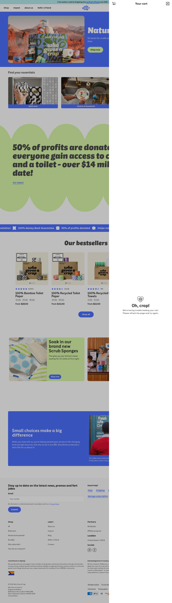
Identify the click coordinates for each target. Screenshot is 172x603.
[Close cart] (167, 3)
